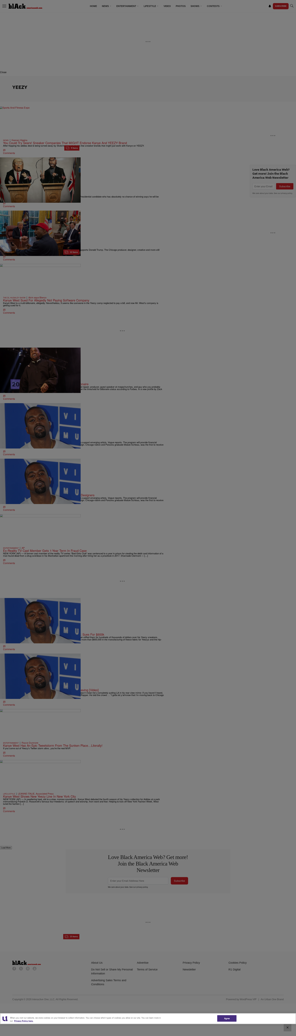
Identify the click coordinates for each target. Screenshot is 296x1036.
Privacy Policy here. (23, 1020)
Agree (227, 1018)
